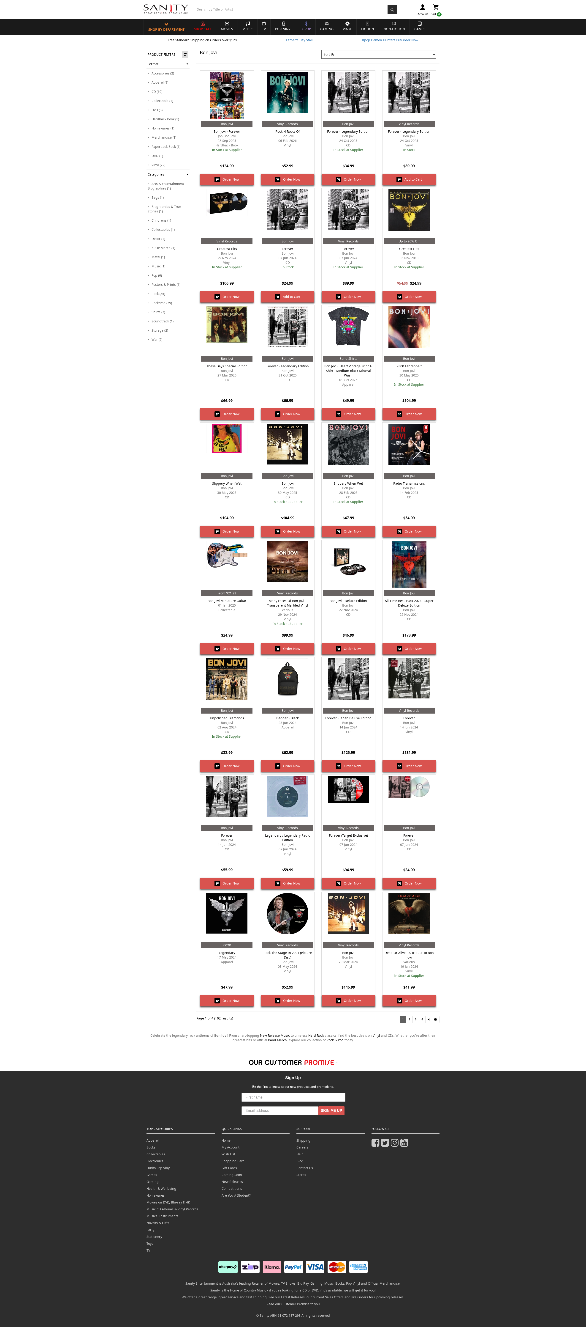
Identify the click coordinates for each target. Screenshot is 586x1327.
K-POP (306, 29)
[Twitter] (386, 1145)
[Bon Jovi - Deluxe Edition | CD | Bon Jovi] (348, 565)
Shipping (303, 1140)
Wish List (228, 1154)
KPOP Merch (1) (162, 248)
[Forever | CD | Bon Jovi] (287, 213)
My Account (230, 1147)
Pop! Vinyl (283, 29)
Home (226, 1140)
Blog (299, 1161)
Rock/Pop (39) (160, 303)
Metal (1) (157, 257)
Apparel (152, 1140)
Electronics (154, 1161)
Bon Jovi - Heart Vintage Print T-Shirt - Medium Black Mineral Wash (348, 370)
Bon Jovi (288, 483)
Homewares (155, 1195)
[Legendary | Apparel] (226, 917)
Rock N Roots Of (287, 131)
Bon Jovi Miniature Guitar (227, 601)
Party (150, 1230)
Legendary (227, 953)
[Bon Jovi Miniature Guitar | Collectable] (226, 565)
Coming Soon (232, 1175)
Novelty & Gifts (157, 1223)
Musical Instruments (162, 1216)
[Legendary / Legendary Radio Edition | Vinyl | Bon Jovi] (287, 800)
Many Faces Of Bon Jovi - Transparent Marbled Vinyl (287, 603)
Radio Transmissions (409, 483)
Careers (302, 1147)
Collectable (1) (161, 101)
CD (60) (155, 91)
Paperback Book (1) (164, 146)
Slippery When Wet (226, 483)
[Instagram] (395, 1145)
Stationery (154, 1236)
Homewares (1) (161, 128)
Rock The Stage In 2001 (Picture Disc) (287, 955)
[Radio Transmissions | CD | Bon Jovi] (409, 448)
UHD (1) (156, 156)
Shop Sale (203, 29)
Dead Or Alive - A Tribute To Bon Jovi (409, 955)
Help (300, 1154)
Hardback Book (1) (164, 119)
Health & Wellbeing (161, 1188)
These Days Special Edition (226, 366)
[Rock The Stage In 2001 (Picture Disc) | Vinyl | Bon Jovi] (287, 917)
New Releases (232, 1181)
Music (247, 29)
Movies (227, 29)
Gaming (327, 29)
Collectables (155, 1154)
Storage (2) (158, 330)
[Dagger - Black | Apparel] (287, 682)
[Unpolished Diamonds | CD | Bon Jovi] (226, 682)
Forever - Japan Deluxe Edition (348, 718)
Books (150, 1147)
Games (419, 29)
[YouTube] (405, 1145)
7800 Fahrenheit (409, 366)
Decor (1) (157, 238)
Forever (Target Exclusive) (348, 835)
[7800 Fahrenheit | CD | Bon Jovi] (409, 330)
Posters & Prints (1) (164, 284)
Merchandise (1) (162, 137)
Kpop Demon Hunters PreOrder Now (390, 40)
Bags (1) (156, 197)
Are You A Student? (236, 1195)
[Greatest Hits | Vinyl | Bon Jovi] (226, 213)
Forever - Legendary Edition (348, 131)
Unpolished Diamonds (227, 718)
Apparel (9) (158, 82)
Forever (287, 249)
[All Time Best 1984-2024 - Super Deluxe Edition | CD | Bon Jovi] (409, 565)
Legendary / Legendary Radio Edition (287, 837)
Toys (149, 1243)
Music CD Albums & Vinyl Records (172, 1209)
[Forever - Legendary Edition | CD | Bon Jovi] (348, 96)
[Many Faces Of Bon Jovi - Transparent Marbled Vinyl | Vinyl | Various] (287, 565)
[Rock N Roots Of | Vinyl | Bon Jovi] (287, 96)
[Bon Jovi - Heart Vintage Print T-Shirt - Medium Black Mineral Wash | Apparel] (348, 330)
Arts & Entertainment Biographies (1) (166, 185)
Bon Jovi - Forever (227, 131)
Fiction (367, 29)
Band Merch (277, 1040)
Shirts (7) (157, 312)
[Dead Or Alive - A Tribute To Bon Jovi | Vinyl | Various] (409, 917)
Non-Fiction (394, 29)
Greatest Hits (227, 249)
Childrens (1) (160, 220)
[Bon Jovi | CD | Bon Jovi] (287, 448)
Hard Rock (316, 1035)
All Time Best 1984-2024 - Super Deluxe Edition (409, 603)
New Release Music (275, 1035)
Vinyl (347, 29)
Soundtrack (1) (161, 321)
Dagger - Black (287, 718)
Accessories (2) (161, 73)
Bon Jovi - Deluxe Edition (348, 601)
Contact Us (304, 1168)
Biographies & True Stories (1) (164, 208)
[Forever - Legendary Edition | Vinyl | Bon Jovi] (409, 96)
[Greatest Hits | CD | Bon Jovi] (409, 213)
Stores (301, 1175)
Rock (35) (157, 293)
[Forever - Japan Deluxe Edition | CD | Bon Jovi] (348, 682)
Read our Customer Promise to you (293, 1304)
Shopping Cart (233, 1161)
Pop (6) (155, 275)
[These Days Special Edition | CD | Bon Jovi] (226, 330)
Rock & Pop (335, 1040)
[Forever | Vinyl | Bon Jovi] (348, 213)
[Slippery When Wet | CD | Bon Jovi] (226, 448)
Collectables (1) (162, 229)
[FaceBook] (376, 1145)
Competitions (232, 1188)
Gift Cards (229, 1168)
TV (264, 29)
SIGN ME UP (331, 1111)
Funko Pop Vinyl (158, 1168)
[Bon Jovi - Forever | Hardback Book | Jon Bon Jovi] (226, 96)
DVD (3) (156, 110)
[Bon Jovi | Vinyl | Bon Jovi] (348, 917)
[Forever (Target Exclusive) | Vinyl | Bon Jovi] (348, 800)
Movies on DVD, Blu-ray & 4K (168, 1202)
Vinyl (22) (157, 165)
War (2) (155, 339)
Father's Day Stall (299, 40)
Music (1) (157, 266)
